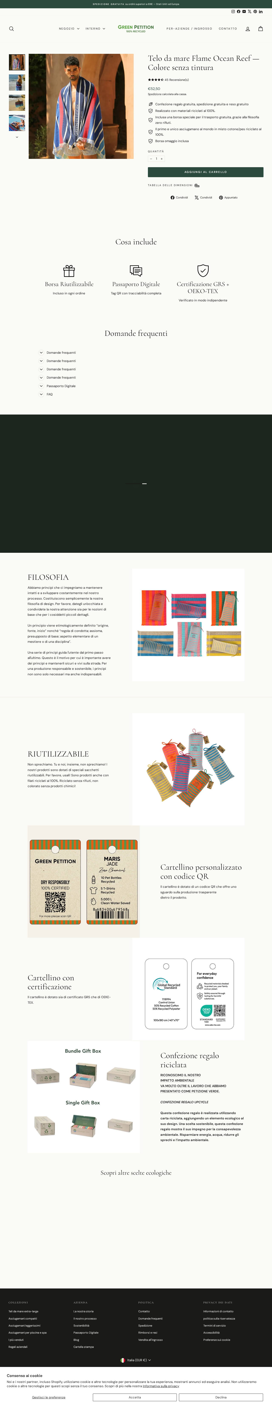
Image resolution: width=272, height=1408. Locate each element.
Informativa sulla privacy (161, 1386)
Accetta (135, 1397)
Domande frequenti (150, 1318)
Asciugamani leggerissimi (24, 1325)
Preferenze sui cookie (216, 1340)
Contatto (228, 28)
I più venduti (16, 1340)
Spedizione (155, 94)
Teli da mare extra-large (23, 1311)
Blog (76, 1340)
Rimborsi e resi (147, 1332)
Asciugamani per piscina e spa (27, 1332)
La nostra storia (84, 1311)
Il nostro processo (85, 1318)
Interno (94, 28)
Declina (221, 1397)
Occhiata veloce (38, 1242)
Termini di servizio (214, 1325)
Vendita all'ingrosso (150, 1340)
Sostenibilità (81, 1325)
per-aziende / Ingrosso (189, 28)
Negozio (67, 28)
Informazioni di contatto (218, 1311)
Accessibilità (211, 1332)
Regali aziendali (17, 1347)
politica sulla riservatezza (219, 1318)
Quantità (156, 151)
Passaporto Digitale (86, 1332)
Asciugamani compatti (22, 1318)
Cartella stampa (84, 1347)
